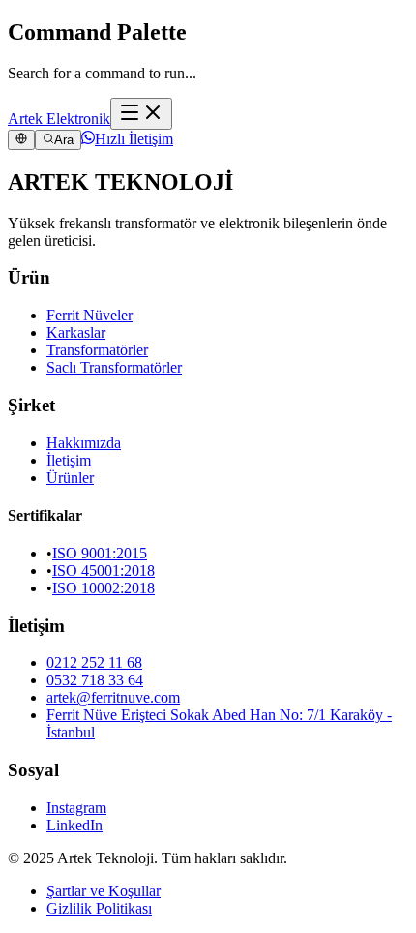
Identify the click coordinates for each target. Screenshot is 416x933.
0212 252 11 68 (94, 662)
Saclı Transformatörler (114, 367)
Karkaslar (75, 332)
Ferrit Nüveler (89, 315)
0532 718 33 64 (94, 680)
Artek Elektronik (59, 118)
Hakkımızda (83, 443)
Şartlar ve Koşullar (103, 891)
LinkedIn (74, 825)
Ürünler (70, 477)
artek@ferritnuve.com (113, 697)
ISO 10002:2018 (103, 588)
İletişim (68, 460)
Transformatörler (97, 350)
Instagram (76, 807)
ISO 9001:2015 (99, 553)
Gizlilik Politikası (99, 908)
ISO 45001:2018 (103, 570)
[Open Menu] (141, 114)
